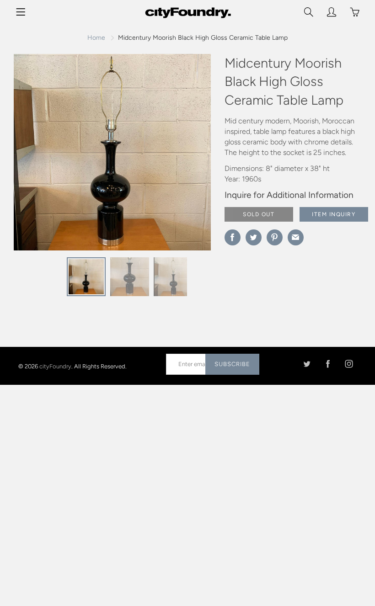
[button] (185, 155)
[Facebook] (328, 364)
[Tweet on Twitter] (254, 237)
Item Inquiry (333, 214)
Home (96, 38)
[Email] (296, 237)
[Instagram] (349, 364)
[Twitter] (307, 364)
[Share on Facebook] (233, 237)
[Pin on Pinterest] (275, 237)
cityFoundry (55, 365)
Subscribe (232, 364)
